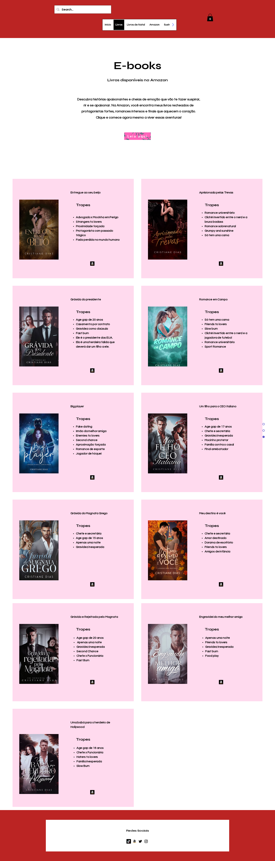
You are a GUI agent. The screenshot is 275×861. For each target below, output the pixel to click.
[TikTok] (128, 841)
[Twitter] (140, 841)
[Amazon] (92, 263)
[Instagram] (146, 841)
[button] (210, 17)
